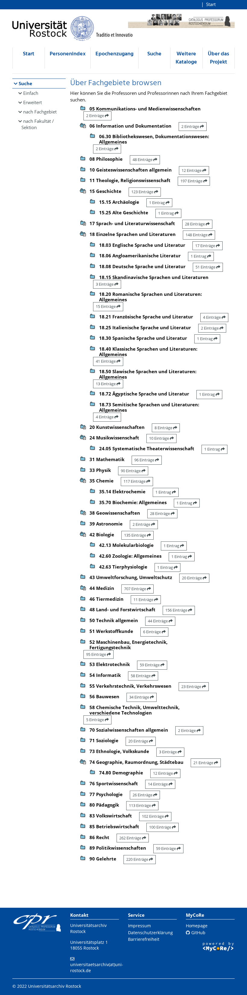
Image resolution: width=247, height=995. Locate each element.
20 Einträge (192, 578)
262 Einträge (130, 838)
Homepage (197, 925)
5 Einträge (95, 719)
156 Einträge (176, 610)
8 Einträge (164, 427)
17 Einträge (205, 245)
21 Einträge (203, 762)
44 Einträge (158, 621)
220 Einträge (137, 859)
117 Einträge (135, 481)
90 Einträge (131, 470)
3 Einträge (105, 284)
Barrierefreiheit (143, 939)
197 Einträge (191, 181)
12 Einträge (192, 170)
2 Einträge (95, 115)
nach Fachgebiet (40, 112)
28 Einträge (195, 224)
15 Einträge (106, 306)
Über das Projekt (218, 58)
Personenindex (68, 54)
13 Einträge (106, 383)
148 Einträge (197, 234)
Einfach (30, 93)
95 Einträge (96, 654)
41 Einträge (106, 361)
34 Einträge (139, 697)
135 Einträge (135, 535)
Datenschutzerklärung (150, 932)
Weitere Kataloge (186, 58)
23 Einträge (191, 686)
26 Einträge (143, 795)
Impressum (139, 925)
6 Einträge (152, 631)
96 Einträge (144, 460)
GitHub (197, 932)
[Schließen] (83, 125)
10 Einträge (159, 438)
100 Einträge (160, 827)
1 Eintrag (157, 202)
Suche (154, 54)
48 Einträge (143, 159)
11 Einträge (143, 599)
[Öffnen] (83, 222)
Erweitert (32, 102)
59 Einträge (150, 665)
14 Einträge (158, 784)
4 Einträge (212, 317)
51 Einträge (205, 267)
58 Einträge (141, 675)
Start (211, 4)
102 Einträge (153, 816)
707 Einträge (135, 588)
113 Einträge (140, 805)
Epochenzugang (114, 54)
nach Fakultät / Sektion (37, 124)
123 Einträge (142, 191)
